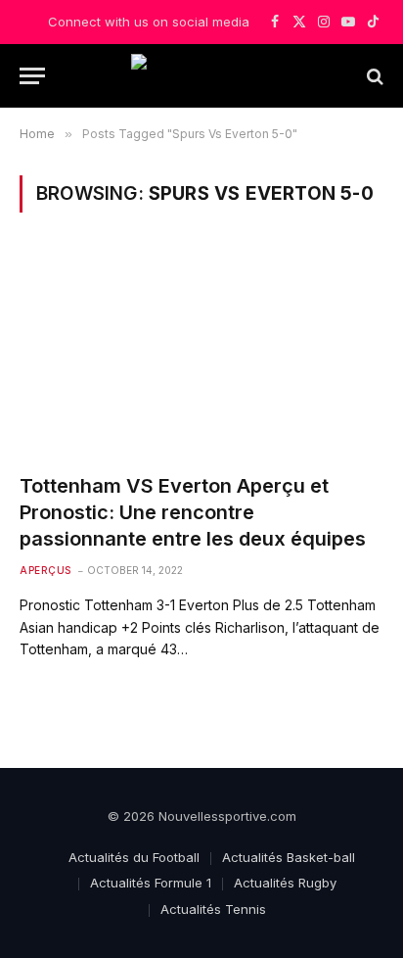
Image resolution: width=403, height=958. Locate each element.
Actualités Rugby (285, 882)
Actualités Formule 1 (150, 882)
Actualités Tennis (213, 909)
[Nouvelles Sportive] (201, 76)
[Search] (373, 76)
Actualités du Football (134, 857)
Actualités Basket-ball (288, 857)
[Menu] (32, 76)
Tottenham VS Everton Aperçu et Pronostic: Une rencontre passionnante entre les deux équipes (193, 512)
